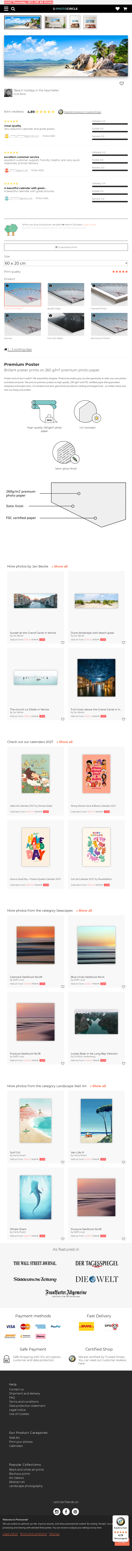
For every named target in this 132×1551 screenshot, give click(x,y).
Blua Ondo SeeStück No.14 (87, 977)
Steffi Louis (18, 980)
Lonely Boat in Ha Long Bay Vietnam (94, 1053)
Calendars (16, 1446)
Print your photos (21, 1441)
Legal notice (17, 1410)
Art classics (16, 1477)
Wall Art (14, 1437)
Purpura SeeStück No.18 (25, 1053)
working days (20, 349)
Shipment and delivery (24, 1393)
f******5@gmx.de (19, 170)
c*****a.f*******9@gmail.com (24, 136)
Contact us (16, 1389)
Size (7, 256)
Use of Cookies (19, 1414)
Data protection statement (27, 1405)
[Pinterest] (75, 1511)
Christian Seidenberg (84, 1056)
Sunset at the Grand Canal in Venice (33, 632)
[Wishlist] (117, 9)
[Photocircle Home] (65, 9)
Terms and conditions (24, 1401)
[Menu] (6, 9)
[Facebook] (66, 1511)
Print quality (12, 271)
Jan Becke (21, 94)
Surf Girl (15, 1152)
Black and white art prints (26, 1469)
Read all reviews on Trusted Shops (82, 112)
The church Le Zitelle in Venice (29, 709)
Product (9, 279)
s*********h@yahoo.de (21, 198)
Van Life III (77, 1152)
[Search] (13, 9)
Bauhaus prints (19, 1473)
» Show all (60, 566)
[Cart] (125, 9)
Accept (122, 1542)
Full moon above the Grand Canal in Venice (96, 709)
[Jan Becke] (8, 93)
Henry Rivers (19, 1155)
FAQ (12, 1397)
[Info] (7, 285)
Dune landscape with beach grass (92, 632)
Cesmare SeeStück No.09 (26, 977)
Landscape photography (26, 1486)
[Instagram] (57, 1511)
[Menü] (126, 1517)
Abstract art (17, 1482)
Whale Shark (18, 1229)
